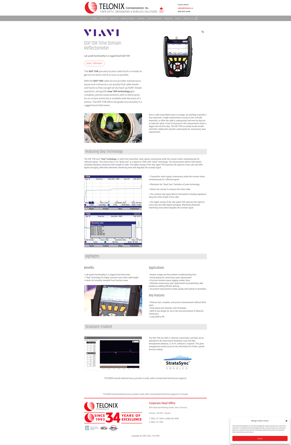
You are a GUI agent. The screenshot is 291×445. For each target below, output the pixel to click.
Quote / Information (94, 63)
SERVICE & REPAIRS (154, 19)
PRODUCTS (114, 19)
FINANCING (168, 19)
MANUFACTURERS (128, 19)
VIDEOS (178, 19)
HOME (94, 19)
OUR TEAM (103, 19)
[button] (286, 421)
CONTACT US (188, 19)
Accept (259, 438)
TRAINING (141, 19)
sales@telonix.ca (185, 8)
